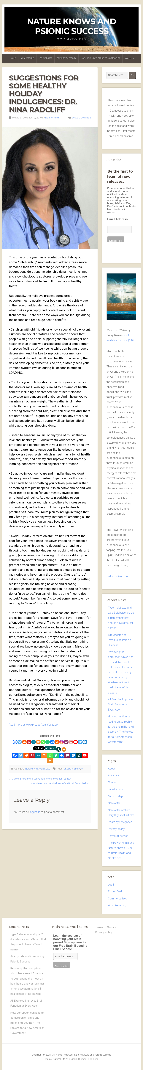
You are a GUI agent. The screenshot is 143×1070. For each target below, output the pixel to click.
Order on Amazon (117, 576)
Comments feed (117, 898)
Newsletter (114, 803)
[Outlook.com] (84, 742)
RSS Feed (93, 1059)
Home (13, 58)
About (128, 58)
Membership (27, 58)
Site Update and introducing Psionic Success (119, 640)
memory (76, 768)
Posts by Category (66, 58)
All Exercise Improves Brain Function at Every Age (120, 704)
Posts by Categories (120, 822)
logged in (34, 812)
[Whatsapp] (43, 742)
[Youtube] (75, 742)
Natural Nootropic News (37, 768)
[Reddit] (24, 742)
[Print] (57, 742)
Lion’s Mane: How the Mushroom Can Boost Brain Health (58, 783)
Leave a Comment (81, 117)
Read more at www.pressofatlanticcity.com (34, 724)
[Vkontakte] (52, 742)
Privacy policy (116, 829)
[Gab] (47, 742)
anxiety (67, 768)
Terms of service (118, 836)
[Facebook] (15, 742)
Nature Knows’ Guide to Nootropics (100, 58)
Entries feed (115, 891)
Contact (112, 782)
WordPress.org (117, 905)
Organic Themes (77, 1059)
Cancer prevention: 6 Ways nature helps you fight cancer (41, 778)
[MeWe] (33, 742)
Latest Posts (45, 58)
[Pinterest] (29, 742)
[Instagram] (61, 742)
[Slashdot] (58, 749)
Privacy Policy (103, 932)
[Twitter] (19, 742)
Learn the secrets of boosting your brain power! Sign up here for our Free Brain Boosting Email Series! (70, 942)
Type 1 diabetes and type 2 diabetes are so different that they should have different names (121, 618)
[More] (64, 749)
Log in (111, 884)
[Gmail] (71, 742)
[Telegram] (80, 742)
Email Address (117, 219)
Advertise (113, 775)
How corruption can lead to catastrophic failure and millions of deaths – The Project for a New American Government (27, 1023)
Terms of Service (105, 927)
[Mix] (38, 742)
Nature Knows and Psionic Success (71, 26)
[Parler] (66, 742)
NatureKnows (52, 117)
